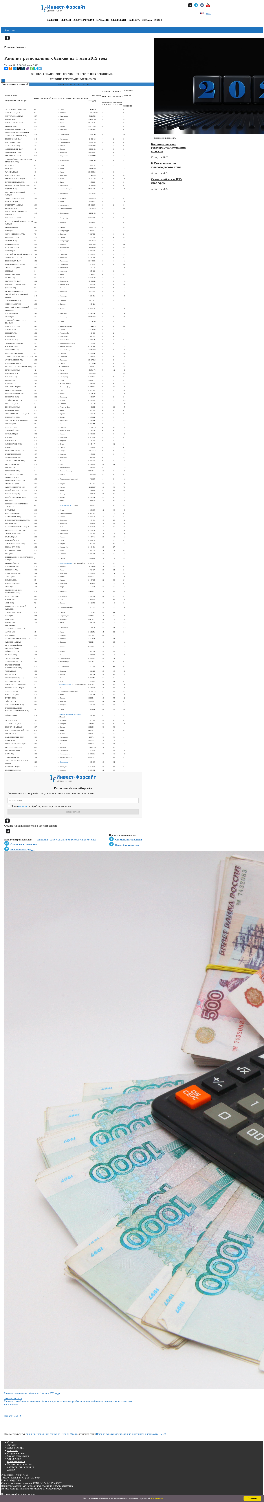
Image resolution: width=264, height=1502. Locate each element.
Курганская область (65, 505)
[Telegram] (40, 68)
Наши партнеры (15, 1447)
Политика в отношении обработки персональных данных (20, 1467)
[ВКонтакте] (6, 68)
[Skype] (36, 68)
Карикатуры (102, 20)
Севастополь (64, 762)
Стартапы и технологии (128, 839)
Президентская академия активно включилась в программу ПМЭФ (131, 1434)
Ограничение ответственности (16, 1460)
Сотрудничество (15, 1453)
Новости (66, 20)
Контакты (134, 20)
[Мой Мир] (14, 68)
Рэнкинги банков (66, 839)
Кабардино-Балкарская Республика (70, 714)
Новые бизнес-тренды (127, 845)
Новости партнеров (83, 20)
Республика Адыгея (65, 684)
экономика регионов (85, 839)
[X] (19, 68)
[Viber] (27, 68)
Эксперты (52, 20)
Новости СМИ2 (12, 1416)
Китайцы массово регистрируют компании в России (168, 147)
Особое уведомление (18, 1456)
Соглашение (157, 1498)
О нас (10, 1442)
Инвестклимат (10, 30)
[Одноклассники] (10, 68)
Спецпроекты (118, 20)
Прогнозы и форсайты (165, 138)
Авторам (11, 1445)
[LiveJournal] (23, 68)
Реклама (147, 20)
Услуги (158, 20)
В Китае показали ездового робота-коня (166, 165)
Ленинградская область (66, 563)
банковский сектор (47, 839)
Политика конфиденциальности (18, 1494)
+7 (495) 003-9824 (31, 1477)
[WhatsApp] (32, 68)
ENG (208, 13)
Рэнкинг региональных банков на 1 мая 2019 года (51, 1434)
